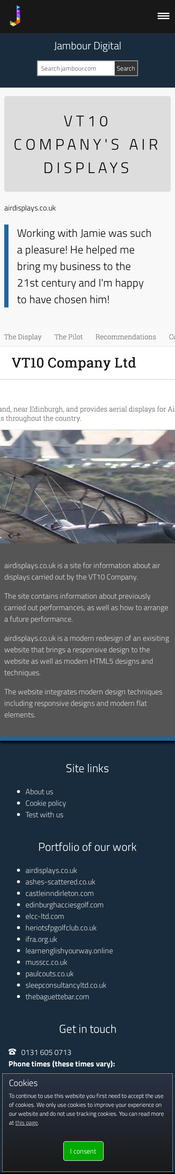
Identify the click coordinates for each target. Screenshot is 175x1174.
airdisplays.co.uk (51, 870)
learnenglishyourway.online (69, 950)
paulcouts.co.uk (49, 973)
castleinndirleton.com (59, 893)
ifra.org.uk (41, 939)
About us (39, 791)
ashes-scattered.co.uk (60, 881)
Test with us (44, 814)
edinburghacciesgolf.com (64, 904)
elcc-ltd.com (44, 916)
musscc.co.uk (46, 962)
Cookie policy (45, 803)
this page (26, 1122)
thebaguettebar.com (57, 996)
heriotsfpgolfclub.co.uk (60, 927)
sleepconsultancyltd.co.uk (65, 985)
